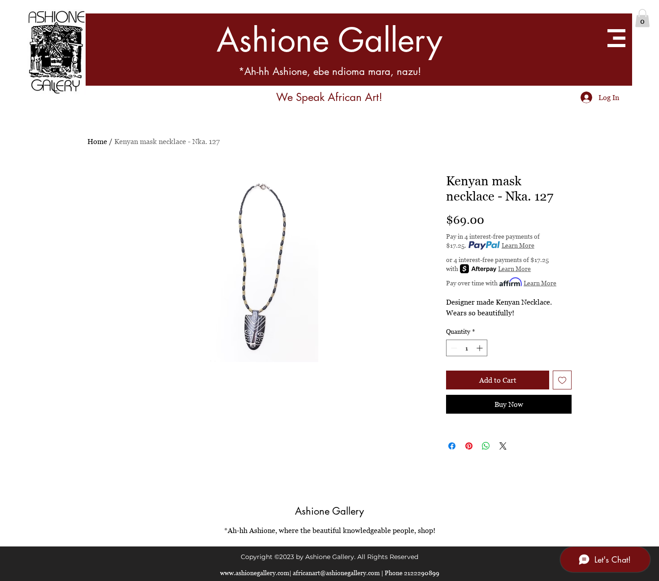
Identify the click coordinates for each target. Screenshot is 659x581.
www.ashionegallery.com (254, 573)
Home (97, 141)
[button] (642, 18)
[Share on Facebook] (452, 446)
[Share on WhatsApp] (486, 446)
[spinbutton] (467, 348)
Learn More (518, 245)
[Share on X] (503, 446)
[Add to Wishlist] (562, 380)
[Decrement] (453, 348)
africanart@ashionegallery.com (336, 573)
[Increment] (480, 348)
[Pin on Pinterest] (469, 446)
